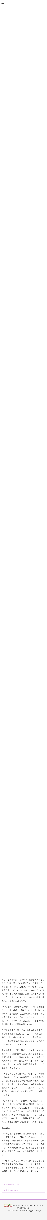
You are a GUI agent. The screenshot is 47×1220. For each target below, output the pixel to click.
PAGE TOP (43, 1181)
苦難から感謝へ (12, 1190)
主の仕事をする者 (13, 1184)
